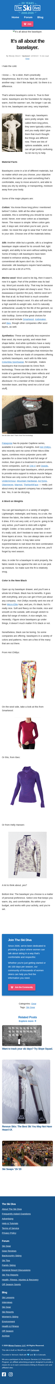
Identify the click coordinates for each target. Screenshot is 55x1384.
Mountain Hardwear (27, 481)
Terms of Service (10, 1228)
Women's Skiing (10, 1316)
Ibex (8, 323)
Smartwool (28, 319)
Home (15, 17)
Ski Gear (30, 1007)
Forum (28, 17)
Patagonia (7, 443)
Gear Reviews (9, 1251)
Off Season (7, 1331)
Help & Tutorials (10, 1223)
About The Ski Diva (12, 1209)
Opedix (44, 465)
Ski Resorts (8, 1312)
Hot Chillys (45, 447)
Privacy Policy (9, 1233)
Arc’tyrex (42, 481)
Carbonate (35, 1350)
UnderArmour (9, 481)
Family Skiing (9, 1265)
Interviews (7, 1302)
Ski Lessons (8, 1297)
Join (29, 24)
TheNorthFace (31, 484)
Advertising (7, 1218)
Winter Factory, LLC (17, 1345)
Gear (27, 59)
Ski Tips (6, 1260)
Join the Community (23, 987)
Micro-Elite (12, 604)
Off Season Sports (11, 1284)
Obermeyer (7, 484)
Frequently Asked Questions (16, 1213)
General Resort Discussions (16, 1270)
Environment (8, 1321)
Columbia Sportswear (13, 362)
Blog (40, 17)
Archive (6, 1335)
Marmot (18, 484)
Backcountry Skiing (11, 1255)
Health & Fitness (10, 1326)
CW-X (33, 465)
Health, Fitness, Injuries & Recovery (20, 1279)
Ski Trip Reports (10, 1274)
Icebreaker (40, 319)
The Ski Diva (9, 1204)
